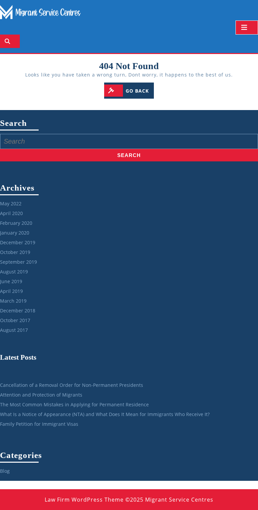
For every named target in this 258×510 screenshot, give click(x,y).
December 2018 (17, 310)
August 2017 (14, 330)
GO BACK (140, 90)
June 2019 (11, 281)
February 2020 (16, 223)
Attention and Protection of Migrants (41, 395)
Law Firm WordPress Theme (84, 499)
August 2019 (14, 271)
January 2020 (14, 233)
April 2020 (11, 213)
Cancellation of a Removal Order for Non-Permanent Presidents (71, 385)
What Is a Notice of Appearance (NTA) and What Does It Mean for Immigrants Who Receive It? (105, 414)
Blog (5, 471)
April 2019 (11, 291)
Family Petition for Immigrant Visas (39, 424)
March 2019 (13, 301)
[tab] (246, 27)
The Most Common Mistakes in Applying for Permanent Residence (74, 404)
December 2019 (17, 242)
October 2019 (15, 252)
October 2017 (15, 320)
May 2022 (11, 203)
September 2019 (18, 262)
